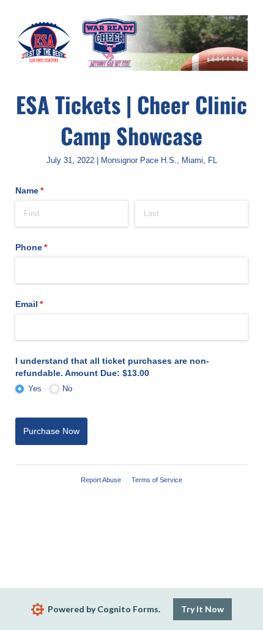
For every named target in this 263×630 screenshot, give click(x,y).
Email (47, 304)
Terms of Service (157, 479)
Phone (49, 247)
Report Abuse (101, 479)
